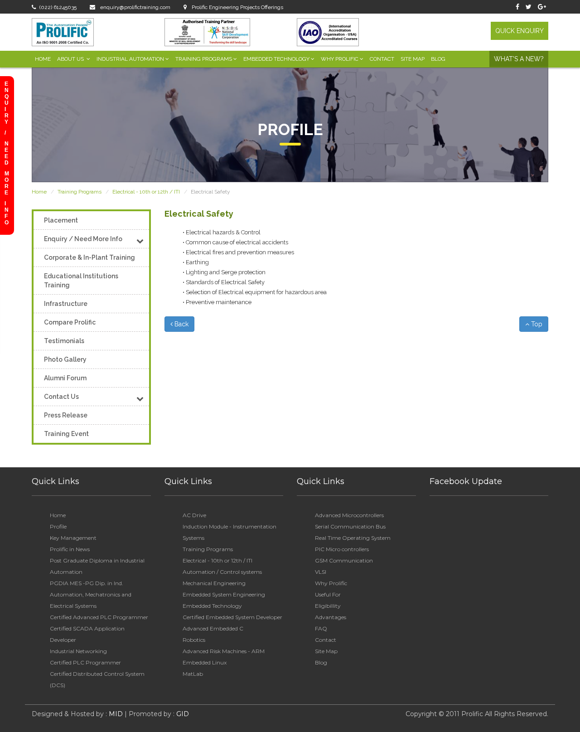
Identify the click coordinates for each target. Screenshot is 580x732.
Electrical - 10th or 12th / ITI (146, 192)
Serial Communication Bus (350, 526)
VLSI (320, 571)
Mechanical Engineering (214, 583)
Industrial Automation (130, 59)
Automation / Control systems (222, 571)
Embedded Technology (276, 59)
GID (181, 714)
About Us (71, 59)
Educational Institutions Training (81, 280)
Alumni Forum (65, 378)
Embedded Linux (205, 662)
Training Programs (203, 59)
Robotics (194, 639)
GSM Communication (344, 560)
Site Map (413, 59)
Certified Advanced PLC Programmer (99, 617)
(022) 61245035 (58, 7)
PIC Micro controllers (342, 549)
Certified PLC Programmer (85, 662)
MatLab (193, 673)
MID (115, 714)
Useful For (328, 594)
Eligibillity (328, 605)
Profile (58, 526)
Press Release (65, 415)
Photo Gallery (65, 359)
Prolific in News (70, 549)
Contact (382, 59)
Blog (438, 59)
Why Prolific (339, 59)
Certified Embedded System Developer (232, 617)
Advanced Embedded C (213, 628)
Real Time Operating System (353, 537)
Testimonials (64, 340)
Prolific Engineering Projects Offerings (236, 7)
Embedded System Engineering (224, 594)
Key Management (73, 537)
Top (535, 324)
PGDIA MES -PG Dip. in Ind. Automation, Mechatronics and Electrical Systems (90, 594)
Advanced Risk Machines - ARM (224, 651)
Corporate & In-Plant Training (89, 257)
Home (43, 59)
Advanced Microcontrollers (349, 515)
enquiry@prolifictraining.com (134, 7)
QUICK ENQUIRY (519, 30)
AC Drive (194, 515)
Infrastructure (65, 303)
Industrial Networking (78, 651)
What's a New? (519, 59)
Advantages (330, 617)
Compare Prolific (70, 322)
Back (180, 324)
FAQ (321, 628)
